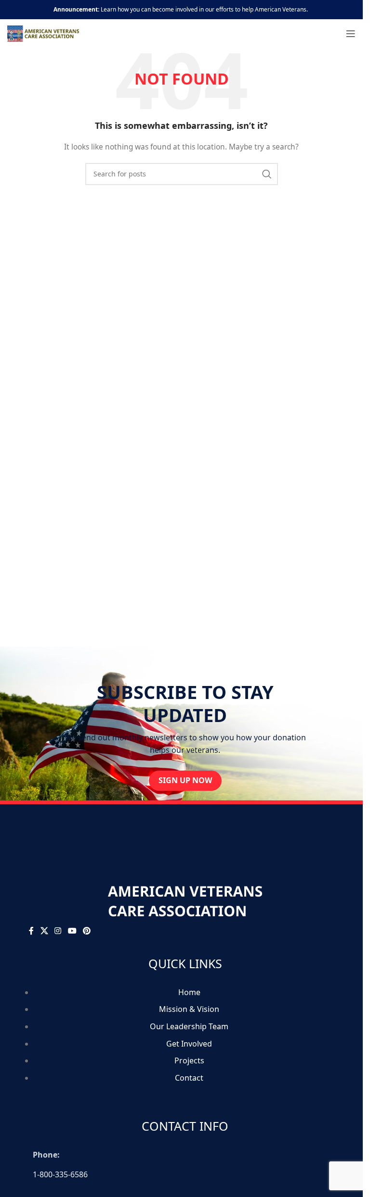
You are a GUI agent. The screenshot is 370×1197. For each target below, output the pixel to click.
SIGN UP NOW (185, 780)
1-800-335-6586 (60, 1174)
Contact (189, 1077)
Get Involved (189, 1043)
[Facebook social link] (31, 931)
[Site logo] (43, 32)
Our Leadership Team (189, 1026)
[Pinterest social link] (86, 931)
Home (189, 992)
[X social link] (44, 931)
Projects (189, 1060)
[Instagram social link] (58, 931)
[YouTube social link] (72, 931)
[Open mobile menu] (350, 33)
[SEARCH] (267, 174)
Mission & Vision (189, 1009)
